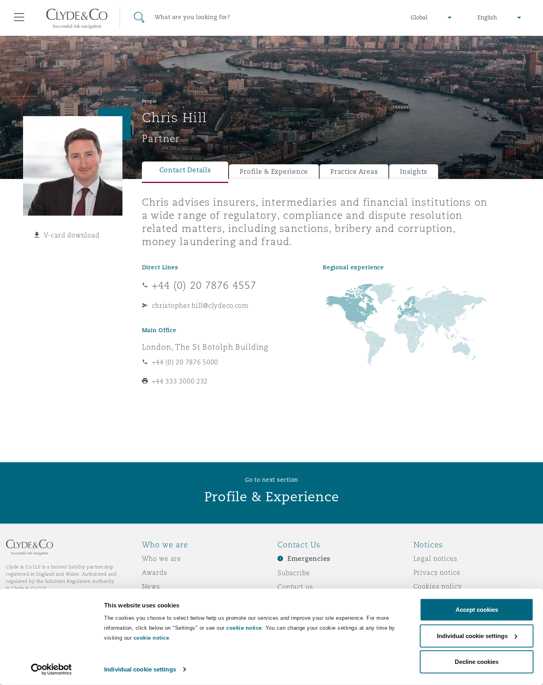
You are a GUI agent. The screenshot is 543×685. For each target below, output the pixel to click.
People (149, 101)
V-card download (71, 235)
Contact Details (185, 170)
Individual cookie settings (140, 669)
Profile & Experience (274, 171)
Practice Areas (354, 171)
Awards (154, 572)
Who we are (162, 558)
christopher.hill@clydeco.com (200, 305)
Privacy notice (437, 572)
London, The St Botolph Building (205, 347)
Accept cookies (477, 609)
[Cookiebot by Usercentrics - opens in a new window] (51, 669)
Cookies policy (437, 586)
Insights (413, 171)
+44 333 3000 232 (180, 381)
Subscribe (293, 573)
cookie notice (244, 628)
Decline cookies (476, 661)
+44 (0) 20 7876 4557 (204, 285)
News (151, 586)
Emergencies (308, 559)
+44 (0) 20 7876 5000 (185, 362)
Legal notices (435, 558)
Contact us (295, 587)
